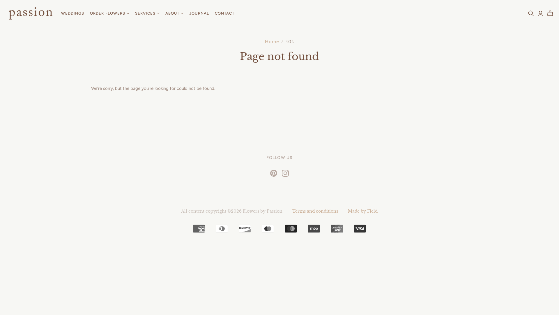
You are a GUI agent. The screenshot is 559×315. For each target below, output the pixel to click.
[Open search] (531, 13)
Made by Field (363, 211)
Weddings (72, 13)
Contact (224, 13)
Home (272, 41)
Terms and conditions (315, 211)
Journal (199, 13)
